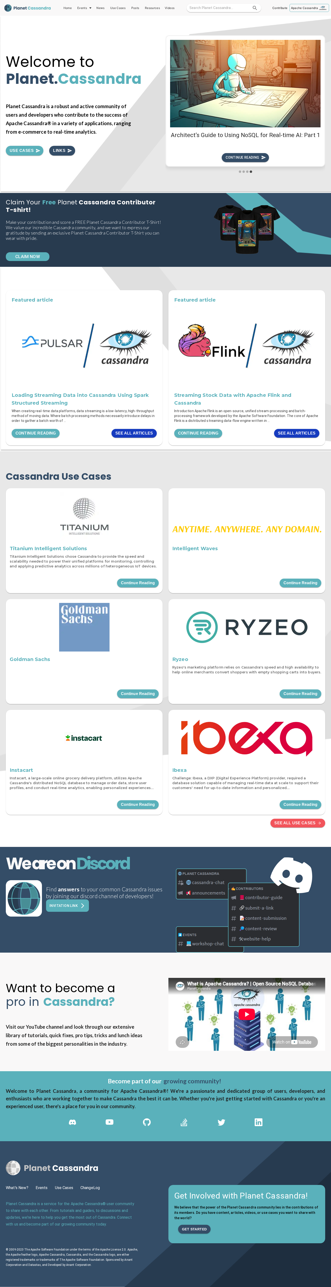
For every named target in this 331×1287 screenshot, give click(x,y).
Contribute (279, 8)
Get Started (194, 1229)
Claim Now (27, 256)
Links (59, 150)
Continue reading (242, 157)
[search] (255, 8)
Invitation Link (63, 906)
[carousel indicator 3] (247, 172)
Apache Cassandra (304, 8)
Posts (135, 8)
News (100, 8)
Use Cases (118, 8)
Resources (152, 8)
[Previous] (173, 104)
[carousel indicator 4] (251, 172)
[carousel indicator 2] (243, 172)
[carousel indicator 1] (240, 172)
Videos (169, 8)
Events (82, 8)
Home (67, 8)
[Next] (318, 104)
